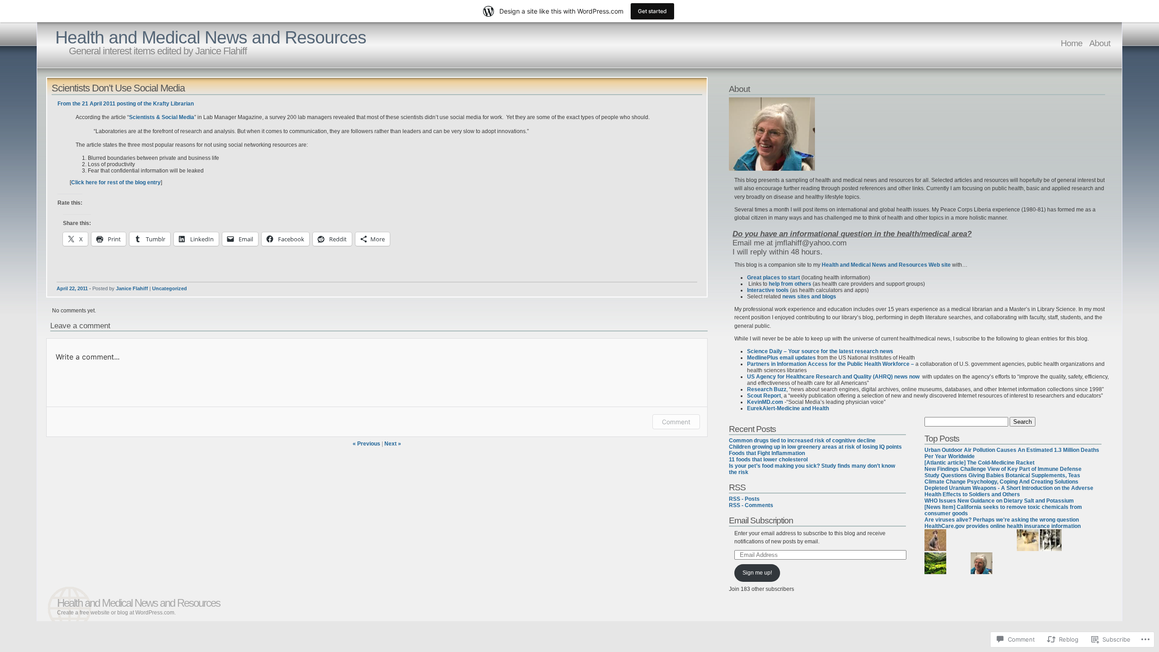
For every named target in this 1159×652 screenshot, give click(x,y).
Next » (392, 444)
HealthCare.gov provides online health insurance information (1002, 526)
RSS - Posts (744, 499)
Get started (652, 11)
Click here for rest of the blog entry (116, 182)
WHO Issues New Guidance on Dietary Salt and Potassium (999, 501)
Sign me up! (757, 573)
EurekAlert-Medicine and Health (788, 408)
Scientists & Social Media (161, 117)
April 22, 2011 (72, 288)
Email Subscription (761, 520)
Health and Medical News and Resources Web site (886, 265)
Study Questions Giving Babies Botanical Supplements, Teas (1002, 475)
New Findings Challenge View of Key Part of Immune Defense (1003, 469)
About (1099, 43)
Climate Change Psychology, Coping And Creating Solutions (1001, 482)
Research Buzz (766, 389)
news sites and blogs (809, 296)
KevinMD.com (765, 402)
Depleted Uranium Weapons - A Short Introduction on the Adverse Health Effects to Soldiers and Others (1008, 491)
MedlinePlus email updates (781, 358)
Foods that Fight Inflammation (767, 453)
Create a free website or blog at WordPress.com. (116, 612)
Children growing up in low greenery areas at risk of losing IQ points (815, 447)
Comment (676, 422)
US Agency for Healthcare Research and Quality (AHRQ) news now (834, 377)
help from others (790, 284)
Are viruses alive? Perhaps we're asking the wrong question (1001, 520)
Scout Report (764, 396)
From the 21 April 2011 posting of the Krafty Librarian (125, 104)
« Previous (366, 444)
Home (1071, 43)
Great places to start (773, 277)
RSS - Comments (751, 505)
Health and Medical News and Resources (210, 37)
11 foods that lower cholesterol (768, 459)
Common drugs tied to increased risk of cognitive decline (802, 440)
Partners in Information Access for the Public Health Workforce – (830, 364)
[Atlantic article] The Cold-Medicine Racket (979, 463)
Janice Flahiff (132, 288)
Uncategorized (169, 288)
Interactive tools (768, 290)
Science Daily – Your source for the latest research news (820, 351)
